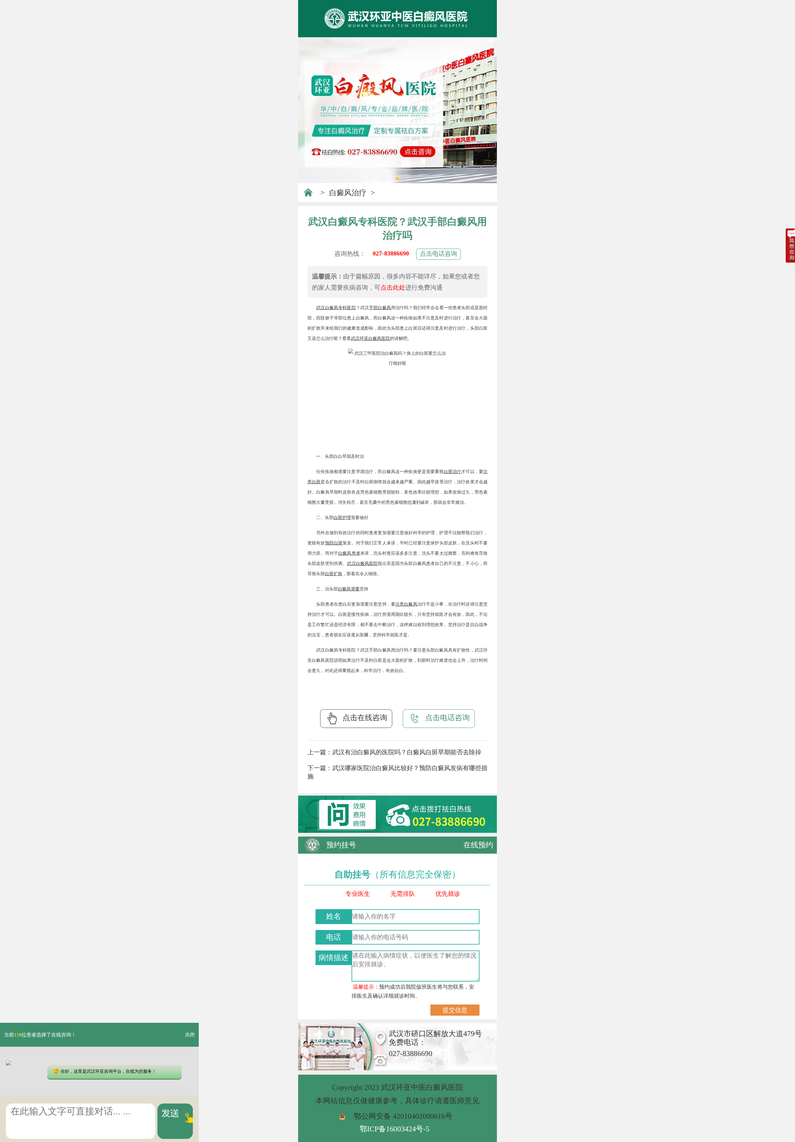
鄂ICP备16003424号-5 (394, 1129)
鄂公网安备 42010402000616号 (403, 1116)
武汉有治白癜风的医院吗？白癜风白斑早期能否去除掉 (406, 752)
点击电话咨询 (438, 253)
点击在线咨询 (365, 718)
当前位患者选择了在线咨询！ (40, 1034)
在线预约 (478, 845)
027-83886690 (391, 253)
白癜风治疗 (347, 193)
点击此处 (392, 287)
